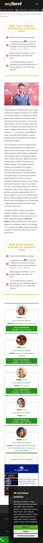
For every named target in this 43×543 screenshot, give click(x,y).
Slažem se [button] (25, 527)
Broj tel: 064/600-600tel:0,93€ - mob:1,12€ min (21, 326)
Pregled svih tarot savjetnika (22, 459)
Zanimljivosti (11, 14)
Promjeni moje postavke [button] (25, 536)
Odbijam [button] (26, 531)
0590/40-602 (27, 10)
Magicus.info (8, 497)
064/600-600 (31, 42)
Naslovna (3, 14)
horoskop (14, 132)
